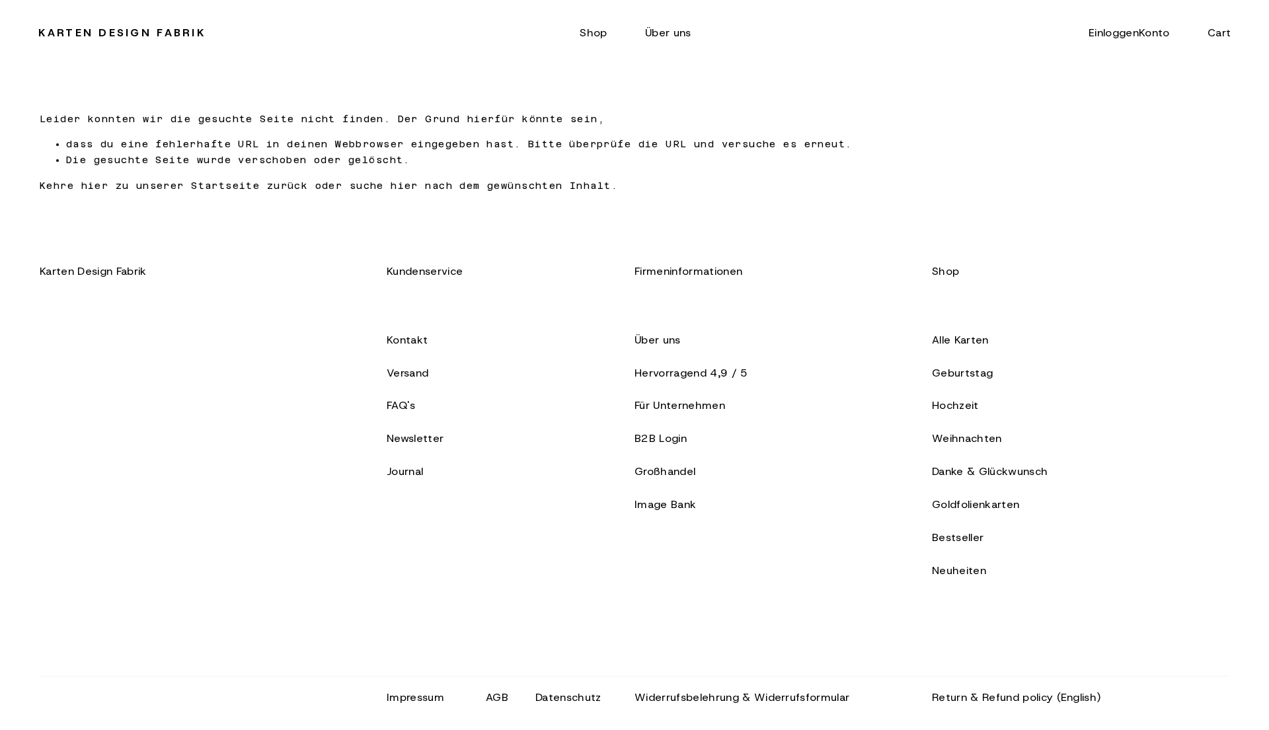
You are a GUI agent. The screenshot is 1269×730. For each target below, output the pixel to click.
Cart (1219, 32)
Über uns (668, 32)
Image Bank (665, 504)
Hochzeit (955, 405)
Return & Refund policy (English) (1016, 697)
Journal (405, 471)
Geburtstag (962, 372)
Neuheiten (959, 570)
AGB (497, 697)
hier (95, 185)
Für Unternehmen (679, 405)
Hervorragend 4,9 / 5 (691, 372)
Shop (593, 32)
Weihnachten (967, 438)
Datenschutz (568, 697)
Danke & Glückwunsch (990, 471)
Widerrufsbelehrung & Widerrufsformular (741, 697)
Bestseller (957, 537)
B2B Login (660, 438)
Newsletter (415, 438)
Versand (407, 372)
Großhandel (664, 471)
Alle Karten (960, 339)
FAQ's (401, 405)
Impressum (415, 697)
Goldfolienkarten (975, 504)
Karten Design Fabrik (122, 32)
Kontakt (407, 339)
